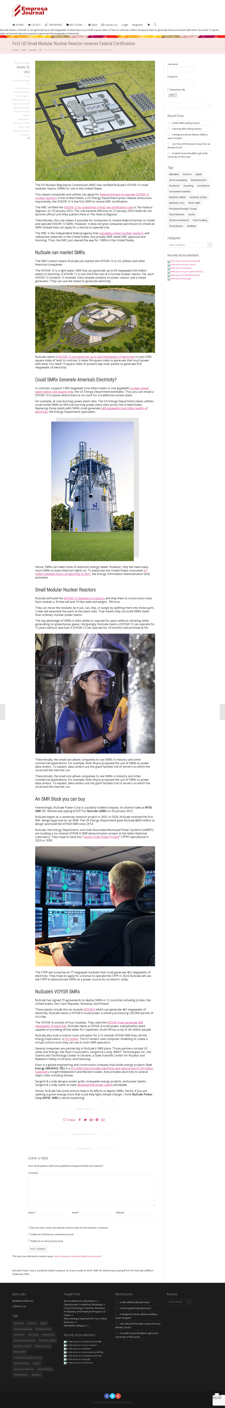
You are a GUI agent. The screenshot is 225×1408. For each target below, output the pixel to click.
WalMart (191, 226)
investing (188, 185)
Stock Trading (200, 220)
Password (172, 76)
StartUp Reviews (21, 92)
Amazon (187, 174)
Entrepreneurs (199, 180)
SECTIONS (76, 24)
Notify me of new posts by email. (47, 1241)
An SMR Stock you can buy (21, 100)
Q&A (94, 24)
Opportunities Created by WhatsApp (83, 1304)
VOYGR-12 (24, 134)
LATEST (36, 24)
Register (137, 24)
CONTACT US (19, 1306)
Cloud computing (178, 180)
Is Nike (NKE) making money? (186, 123)
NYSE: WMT (194, 202)
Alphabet (174, 174)
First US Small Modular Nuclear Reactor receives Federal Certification (22, 111)
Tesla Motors (176, 226)
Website (120, 1212)
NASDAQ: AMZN (177, 197)
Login (125, 24)
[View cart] (148, 24)
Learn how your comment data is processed (77, 1256)
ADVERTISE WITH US (22, 1301)
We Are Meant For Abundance (80, 1301)
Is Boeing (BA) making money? (187, 128)
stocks (191, 214)
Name (31, 1212)
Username (173, 64)
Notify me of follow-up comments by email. (52, 1234)
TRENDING (55, 24)
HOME (19, 24)
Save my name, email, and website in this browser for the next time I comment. (69, 1227)
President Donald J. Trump (183, 208)
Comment (33, 1172)
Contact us (110, 24)
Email (75, 1212)
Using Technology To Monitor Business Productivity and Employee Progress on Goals (85, 1311)
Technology (20, 96)
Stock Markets (176, 214)
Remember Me (177, 89)
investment (203, 185)
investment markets (179, 191)
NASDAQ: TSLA (176, 202)
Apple (199, 174)
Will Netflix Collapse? (75, 1325)
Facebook (174, 185)
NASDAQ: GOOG (198, 197)
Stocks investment (179, 220)
